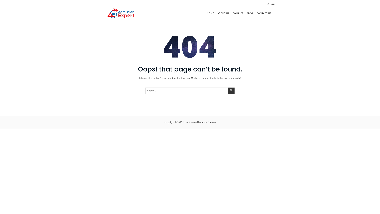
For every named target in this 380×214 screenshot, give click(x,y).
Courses (238, 13)
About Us (223, 13)
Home (210, 13)
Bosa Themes (208, 122)
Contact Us (263, 13)
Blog (250, 13)
